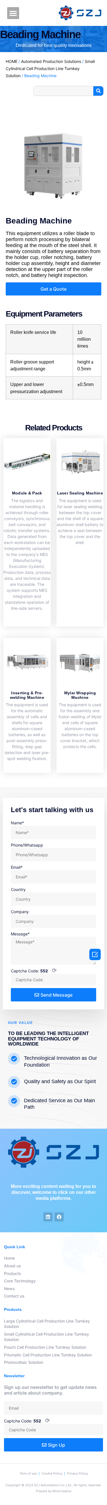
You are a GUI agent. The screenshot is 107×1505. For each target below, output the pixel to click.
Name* (17, 822)
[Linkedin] (48, 1216)
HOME (11, 61)
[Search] (98, 91)
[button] (13, 13)
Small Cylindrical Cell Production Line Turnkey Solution (50, 68)
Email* (17, 867)
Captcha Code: (34, 971)
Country (18, 889)
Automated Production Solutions (51, 61)
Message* (20, 933)
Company (20, 911)
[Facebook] (59, 1216)
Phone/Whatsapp (27, 845)
